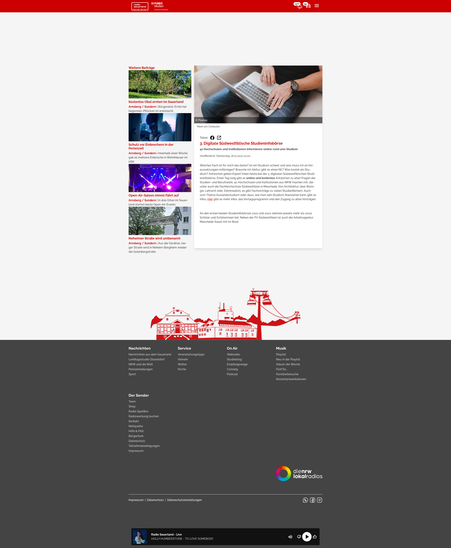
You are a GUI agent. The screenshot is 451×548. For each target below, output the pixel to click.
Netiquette (136, 426)
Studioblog (234, 359)
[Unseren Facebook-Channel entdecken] (312, 500)
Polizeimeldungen (141, 369)
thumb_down (299, 537)
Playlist (281, 354)
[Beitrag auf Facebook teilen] (212, 138)
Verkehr (183, 359)
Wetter (182, 364)
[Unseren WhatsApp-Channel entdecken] (305, 500)
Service (184, 348)
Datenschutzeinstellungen (184, 500)
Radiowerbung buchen (144, 416)
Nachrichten (140, 348)
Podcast (232, 374)
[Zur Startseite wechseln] (139, 6)
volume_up (290, 536)
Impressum (136, 450)
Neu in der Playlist (288, 359)
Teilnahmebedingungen (144, 446)
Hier (210, 199)
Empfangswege (237, 364)
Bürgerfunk (136, 436)
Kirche (182, 369)
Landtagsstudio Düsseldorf (147, 359)
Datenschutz (137, 441)
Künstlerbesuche (287, 374)
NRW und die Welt (141, 364)
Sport (132, 374)
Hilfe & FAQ (136, 431)
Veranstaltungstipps (191, 354)
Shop (132, 406)
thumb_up (315, 537)
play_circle (307, 536)
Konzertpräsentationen (291, 379)
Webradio (233, 354)
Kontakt (134, 421)
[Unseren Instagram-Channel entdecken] (319, 500)
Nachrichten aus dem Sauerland (150, 354)
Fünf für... (281, 369)
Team (132, 401)
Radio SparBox (138, 411)
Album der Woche (288, 364)
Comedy (232, 369)
